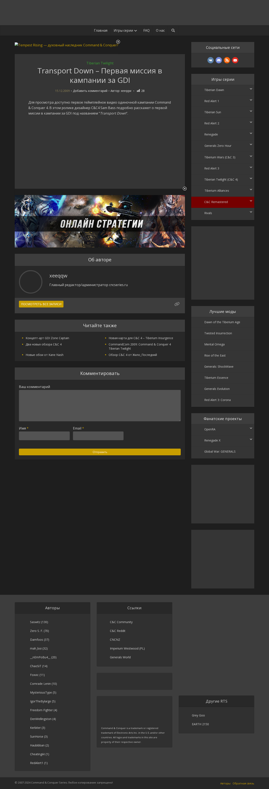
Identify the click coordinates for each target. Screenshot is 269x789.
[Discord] (219, 60)
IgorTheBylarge (40, 701)
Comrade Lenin (40, 684)
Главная (100, 30)
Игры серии (123, 30)
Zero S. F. (36, 631)
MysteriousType (41, 692)
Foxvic (34, 675)
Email (78, 428)
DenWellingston (40, 719)
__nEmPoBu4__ (40, 657)
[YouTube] (235, 60)
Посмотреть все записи (41, 304)
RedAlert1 (36, 763)
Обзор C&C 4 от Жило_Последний (133, 355)
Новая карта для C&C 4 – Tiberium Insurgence (141, 338)
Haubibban (37, 745)
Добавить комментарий (90, 91)
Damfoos (36, 640)
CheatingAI (37, 754)
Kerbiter (35, 728)
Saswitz (35, 622)
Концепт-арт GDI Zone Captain (47, 338)
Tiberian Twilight (99, 63)
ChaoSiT (35, 666)
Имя (24, 428)
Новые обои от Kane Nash (44, 355)
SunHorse (36, 736)
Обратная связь (243, 783)
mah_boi (36, 648)
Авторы (225, 783)
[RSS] (227, 60)
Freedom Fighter (41, 710)
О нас (160, 30)
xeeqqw (126, 91)
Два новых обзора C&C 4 (44, 344)
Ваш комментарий (34, 386)
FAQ (146, 30)
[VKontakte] (210, 60)
